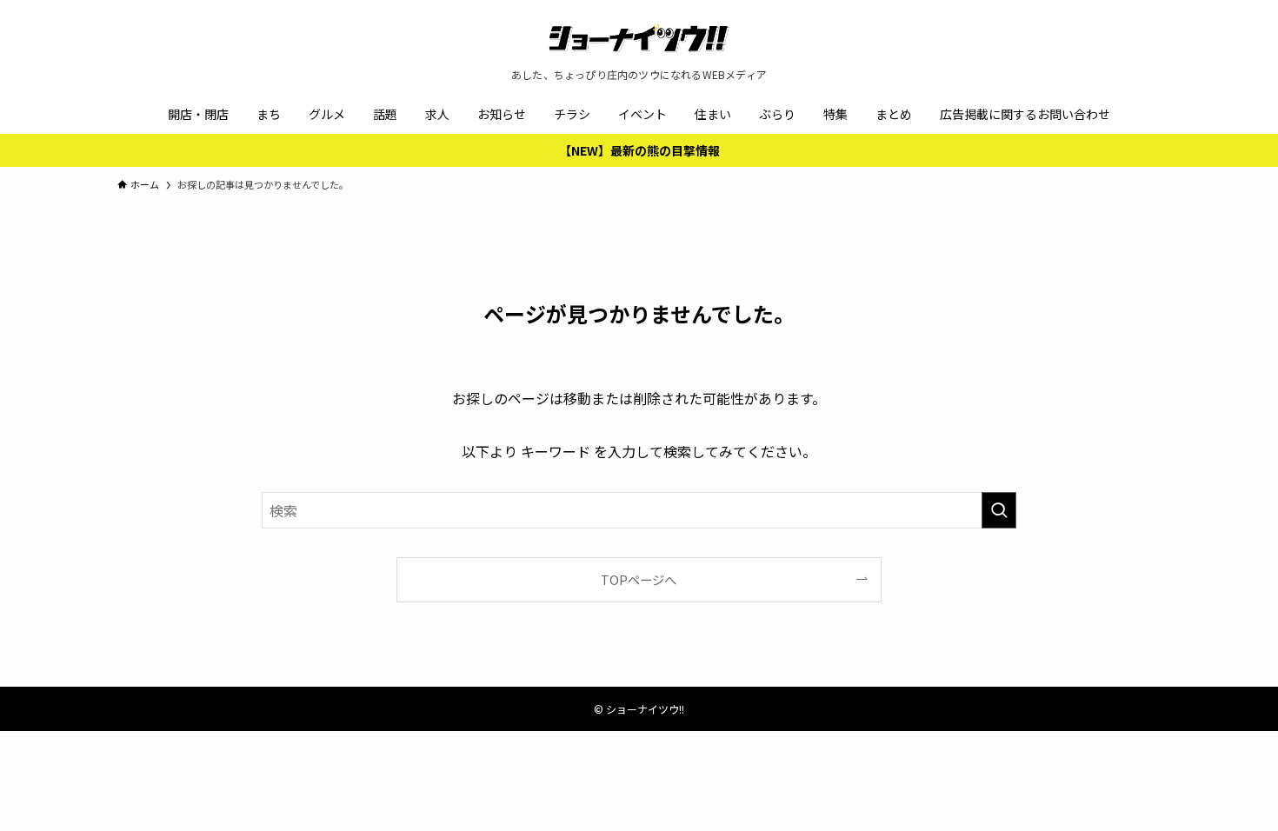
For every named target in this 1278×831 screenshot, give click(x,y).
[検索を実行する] (999, 510)
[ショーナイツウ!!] (639, 38)
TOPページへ (638, 579)
